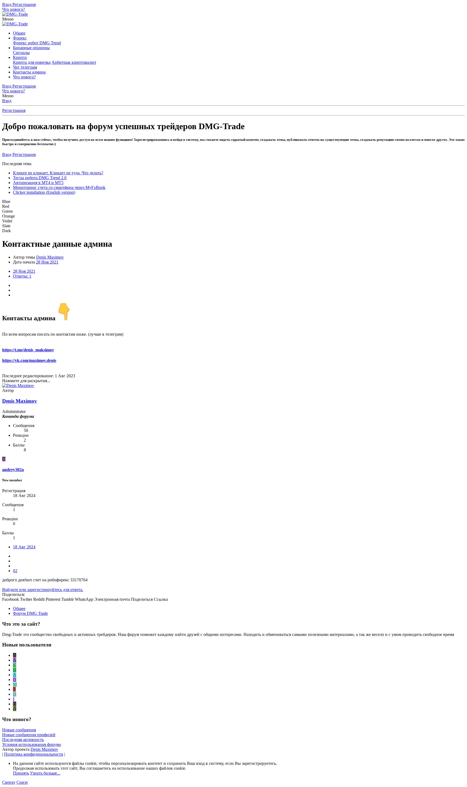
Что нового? (24, 77)
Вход (6, 100)
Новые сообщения (19, 730)
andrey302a (13, 469)
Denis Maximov (44, 749)
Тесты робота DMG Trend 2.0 (39, 177)
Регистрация (13, 110)
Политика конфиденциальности (33, 754)
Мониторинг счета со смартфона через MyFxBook (59, 187)
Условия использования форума (31, 744)
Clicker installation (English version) (44, 192)
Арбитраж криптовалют (74, 62)
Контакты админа (29, 72)
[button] (8, 19)
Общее (19, 33)
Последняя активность (23, 739)
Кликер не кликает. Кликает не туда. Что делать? (58, 173)
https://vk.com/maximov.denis (29, 360)
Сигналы (21, 52)
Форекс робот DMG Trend (37, 43)
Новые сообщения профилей (28, 734)
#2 (15, 570)
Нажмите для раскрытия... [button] (26, 380)
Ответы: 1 (22, 276)
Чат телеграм (25, 67)
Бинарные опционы (31, 47)
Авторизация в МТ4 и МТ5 (38, 182)
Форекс (20, 38)
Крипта (20, 57)
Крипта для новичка (32, 62)
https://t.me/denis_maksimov (28, 350)
